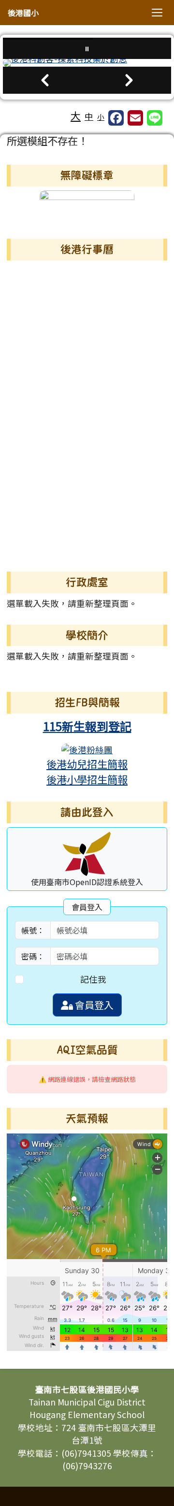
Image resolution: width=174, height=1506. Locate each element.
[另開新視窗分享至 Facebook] (116, 118)
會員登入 (93, 1005)
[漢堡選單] (157, 12)
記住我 (93, 979)
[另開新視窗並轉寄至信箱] (135, 118)
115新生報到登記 (87, 725)
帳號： (32, 930)
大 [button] (76, 115)
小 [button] (100, 117)
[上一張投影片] (45, 80)
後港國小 (23, 12)
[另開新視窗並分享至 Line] (154, 118)
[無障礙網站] (87, 206)
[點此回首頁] (87, 63)
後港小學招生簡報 (87, 779)
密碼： (32, 956)
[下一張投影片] (129, 80)
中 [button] (89, 116)
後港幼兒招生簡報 (87, 763)
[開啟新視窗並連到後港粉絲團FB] (87, 749)
